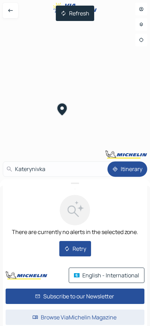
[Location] (141, 40)
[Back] (10, 10)
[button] (62, 110)
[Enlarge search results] (75, 183)
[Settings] (141, 24)
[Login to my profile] (141, 9)
